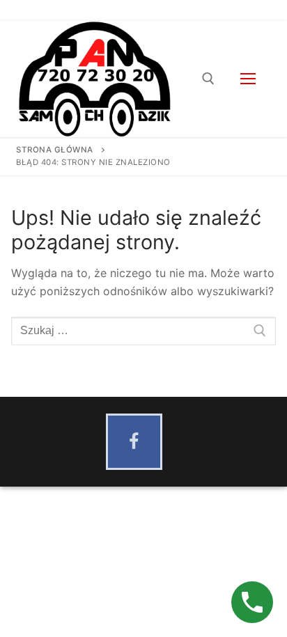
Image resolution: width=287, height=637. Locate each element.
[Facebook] (134, 442)
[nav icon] (248, 79)
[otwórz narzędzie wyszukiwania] (208, 78)
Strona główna (54, 150)
